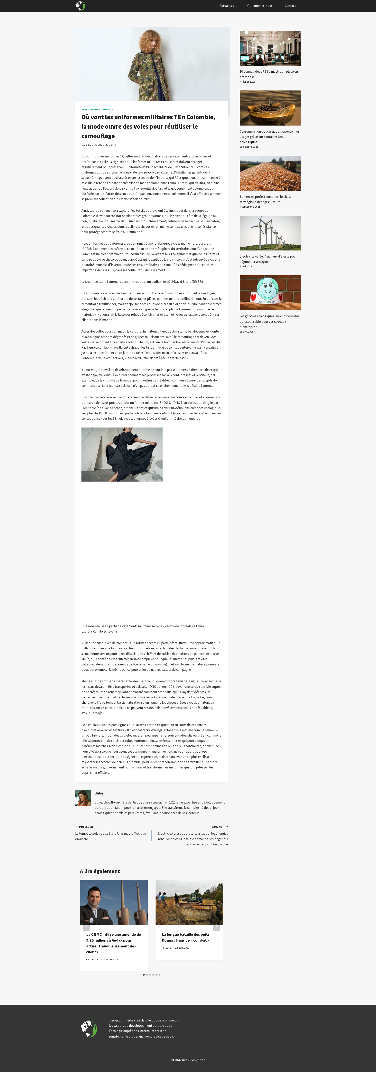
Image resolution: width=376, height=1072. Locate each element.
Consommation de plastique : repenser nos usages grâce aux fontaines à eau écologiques (269, 136)
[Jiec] (80, 6)
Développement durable (97, 109)
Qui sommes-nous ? (261, 6)
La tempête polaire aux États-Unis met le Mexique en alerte (110, 833)
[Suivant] (216, 926)
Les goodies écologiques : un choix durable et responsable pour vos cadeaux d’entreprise (270, 321)
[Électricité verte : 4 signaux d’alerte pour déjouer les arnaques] (270, 233)
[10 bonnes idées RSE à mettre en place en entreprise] (270, 48)
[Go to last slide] (86, 926)
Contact (290, 6)
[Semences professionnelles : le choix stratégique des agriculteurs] (270, 173)
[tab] (144, 975)
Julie (99, 793)
